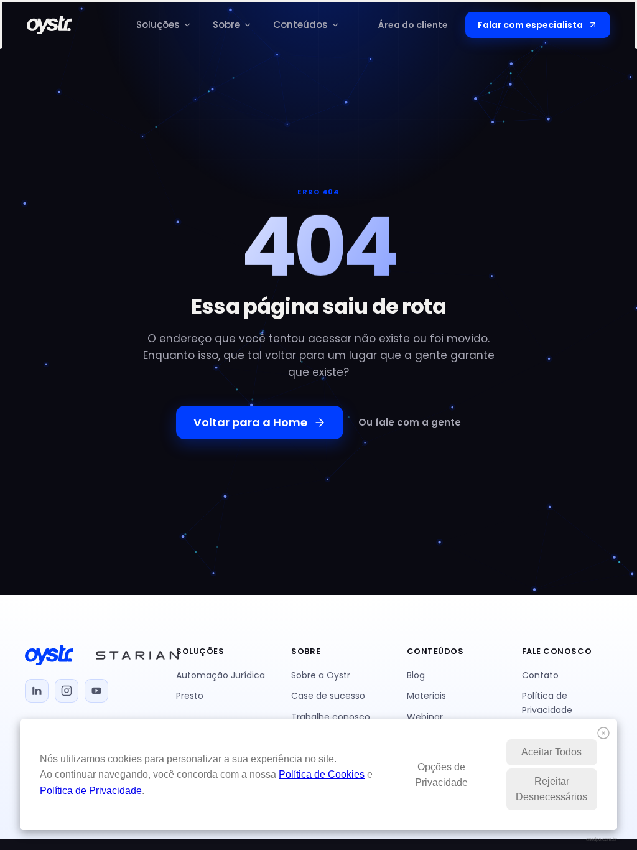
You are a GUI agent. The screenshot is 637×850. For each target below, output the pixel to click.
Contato (540, 675)
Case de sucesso (328, 695)
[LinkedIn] (37, 691)
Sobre (226, 24)
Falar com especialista (530, 25)
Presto (189, 695)
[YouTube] (96, 691)
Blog (416, 675)
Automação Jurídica (220, 675)
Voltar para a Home (250, 422)
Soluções (158, 24)
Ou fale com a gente (409, 422)
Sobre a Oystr (320, 675)
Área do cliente (413, 25)
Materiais (426, 695)
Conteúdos (300, 24)
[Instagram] (66, 691)
